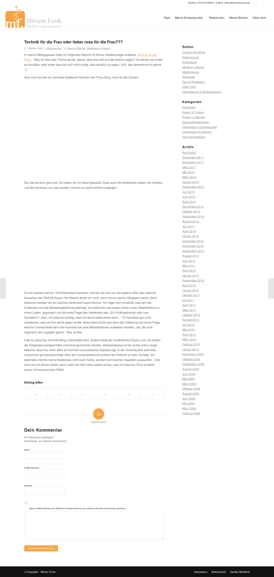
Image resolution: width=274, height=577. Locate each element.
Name (27, 449)
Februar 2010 (191, 344)
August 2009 (190, 369)
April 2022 (189, 152)
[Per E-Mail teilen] (152, 393)
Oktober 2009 (191, 359)
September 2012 (193, 280)
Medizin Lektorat (193, 67)
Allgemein (189, 107)
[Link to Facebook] (266, 3)
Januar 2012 (190, 290)
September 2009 (193, 364)
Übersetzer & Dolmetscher (199, 127)
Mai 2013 (188, 266)
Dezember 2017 (193, 157)
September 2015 (193, 187)
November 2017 (193, 162)
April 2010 (189, 334)
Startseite (188, 77)
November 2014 (193, 206)
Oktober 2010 (191, 315)
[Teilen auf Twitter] (59, 393)
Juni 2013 (188, 261)
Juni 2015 (188, 197)
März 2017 (189, 167)
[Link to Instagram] (260, 3)
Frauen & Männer (75, 48)
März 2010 (189, 339)
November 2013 (193, 246)
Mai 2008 (188, 403)
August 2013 (190, 256)
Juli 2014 (188, 226)
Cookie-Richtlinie (193, 52)
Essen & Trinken (193, 112)
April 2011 (189, 305)
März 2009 (189, 384)
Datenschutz (190, 57)
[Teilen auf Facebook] (36, 393)
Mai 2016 (188, 172)
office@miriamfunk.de (237, 2)
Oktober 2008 (191, 389)
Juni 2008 (188, 398)
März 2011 (189, 310)
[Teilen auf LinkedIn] (128, 393)
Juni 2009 (188, 374)
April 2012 (189, 285)
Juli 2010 (188, 325)
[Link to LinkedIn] (254, 3)
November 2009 (193, 354)
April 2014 (189, 231)
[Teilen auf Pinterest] (105, 393)
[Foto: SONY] (94, 175)
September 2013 (193, 251)
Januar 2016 (190, 182)
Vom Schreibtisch (193, 137)
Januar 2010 (190, 349)
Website (28, 485)
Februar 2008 (191, 413)
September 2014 (193, 216)
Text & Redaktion (193, 82)
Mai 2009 (188, 379)
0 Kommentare (53, 48)
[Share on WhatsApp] (82, 393)
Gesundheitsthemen (195, 122)
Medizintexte (190, 72)
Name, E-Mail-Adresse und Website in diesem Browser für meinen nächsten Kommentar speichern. (77, 508)
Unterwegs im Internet (98, 48)
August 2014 (190, 221)
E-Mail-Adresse (32, 467)
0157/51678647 (206, 2)
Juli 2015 (188, 192)
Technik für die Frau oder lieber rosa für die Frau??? (73, 42)
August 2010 (190, 320)
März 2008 (189, 408)
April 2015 (189, 202)
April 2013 (189, 270)
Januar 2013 (190, 275)
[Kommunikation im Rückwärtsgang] (3, 288)
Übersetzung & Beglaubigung (201, 92)
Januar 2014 (190, 236)
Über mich (189, 87)
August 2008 (190, 393)
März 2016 (189, 177)
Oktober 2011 (191, 295)
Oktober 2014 (191, 211)
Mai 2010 (188, 329)
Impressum (189, 62)
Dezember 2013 (193, 241)
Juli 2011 (188, 300)
